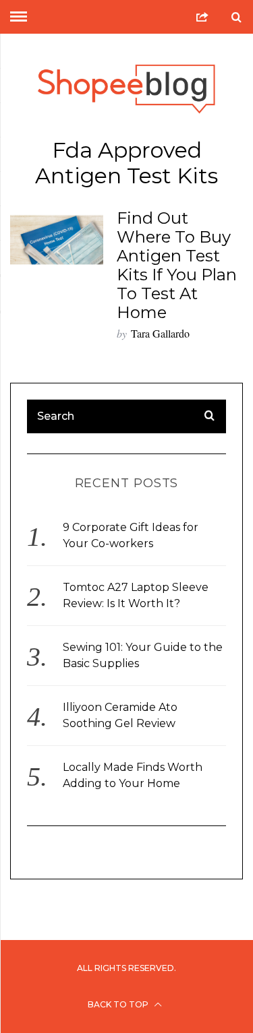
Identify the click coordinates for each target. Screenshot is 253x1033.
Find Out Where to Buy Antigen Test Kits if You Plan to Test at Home (177, 265)
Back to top (119, 1004)
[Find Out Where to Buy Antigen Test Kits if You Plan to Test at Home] (56, 240)
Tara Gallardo (160, 333)
